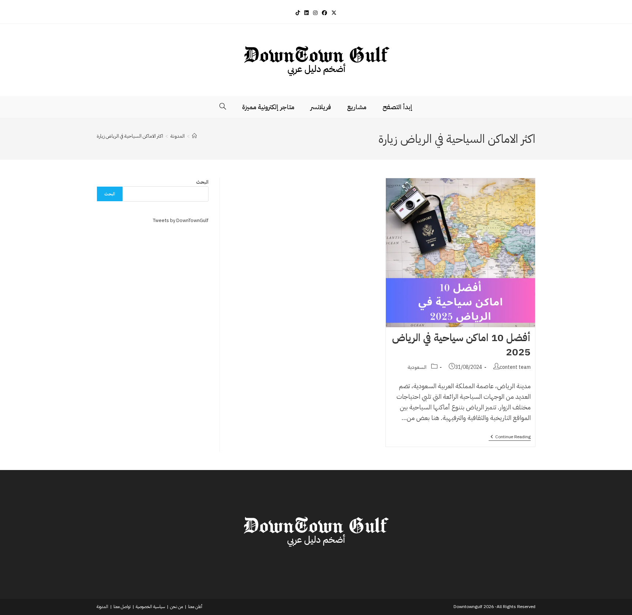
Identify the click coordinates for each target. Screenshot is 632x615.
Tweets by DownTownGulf (180, 220)
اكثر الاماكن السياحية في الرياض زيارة (130, 136)
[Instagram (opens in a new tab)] (315, 13)
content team (515, 367)
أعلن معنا (195, 606)
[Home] (194, 136)
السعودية (417, 367)
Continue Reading (510, 437)
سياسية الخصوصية (150, 606)
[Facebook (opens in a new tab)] (324, 13)
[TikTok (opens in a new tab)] (297, 13)
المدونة (102, 606)
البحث (202, 182)
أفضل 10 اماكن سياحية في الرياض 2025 (461, 345)
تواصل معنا (122, 606)
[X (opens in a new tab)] (334, 13)
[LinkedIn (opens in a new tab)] (306, 13)
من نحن (176, 606)
